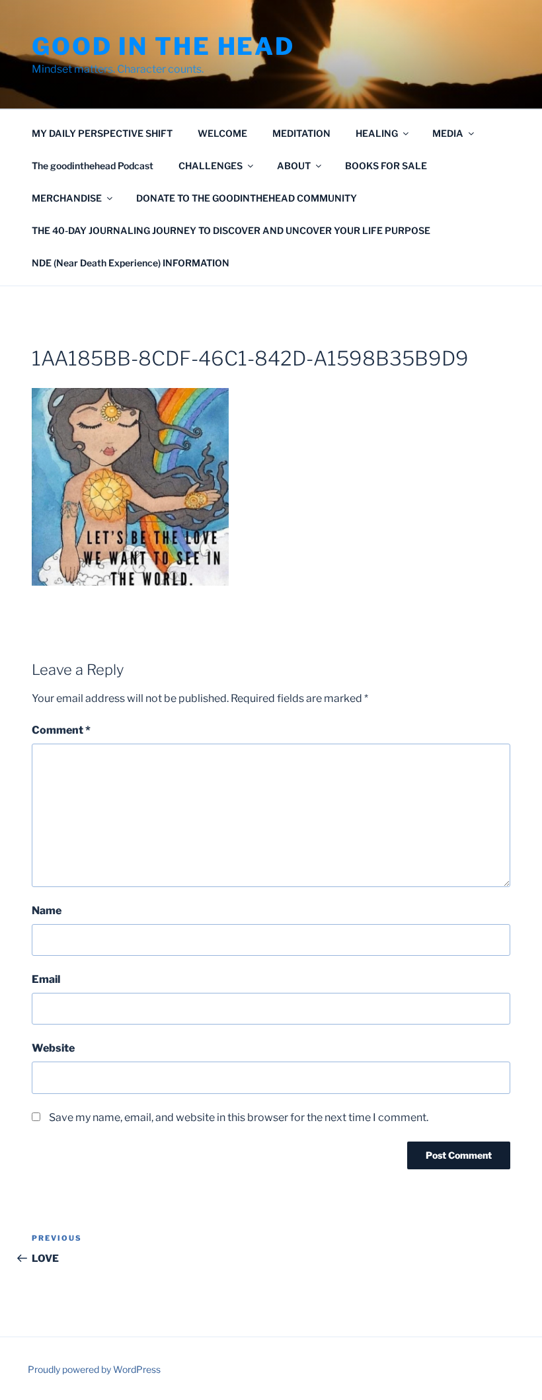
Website (53, 1048)
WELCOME (222, 133)
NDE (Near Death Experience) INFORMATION (130, 262)
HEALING (377, 133)
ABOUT (294, 165)
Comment (61, 730)
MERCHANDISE (67, 198)
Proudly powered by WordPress (94, 1369)
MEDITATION (301, 133)
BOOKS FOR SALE (386, 165)
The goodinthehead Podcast (92, 165)
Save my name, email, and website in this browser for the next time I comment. (238, 1117)
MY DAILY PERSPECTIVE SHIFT (102, 133)
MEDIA (447, 133)
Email (46, 979)
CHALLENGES (210, 165)
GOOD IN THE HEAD (163, 46)
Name (46, 910)
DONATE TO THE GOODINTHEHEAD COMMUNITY (246, 198)
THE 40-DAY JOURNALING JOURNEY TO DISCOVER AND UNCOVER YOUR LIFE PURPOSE (231, 230)
